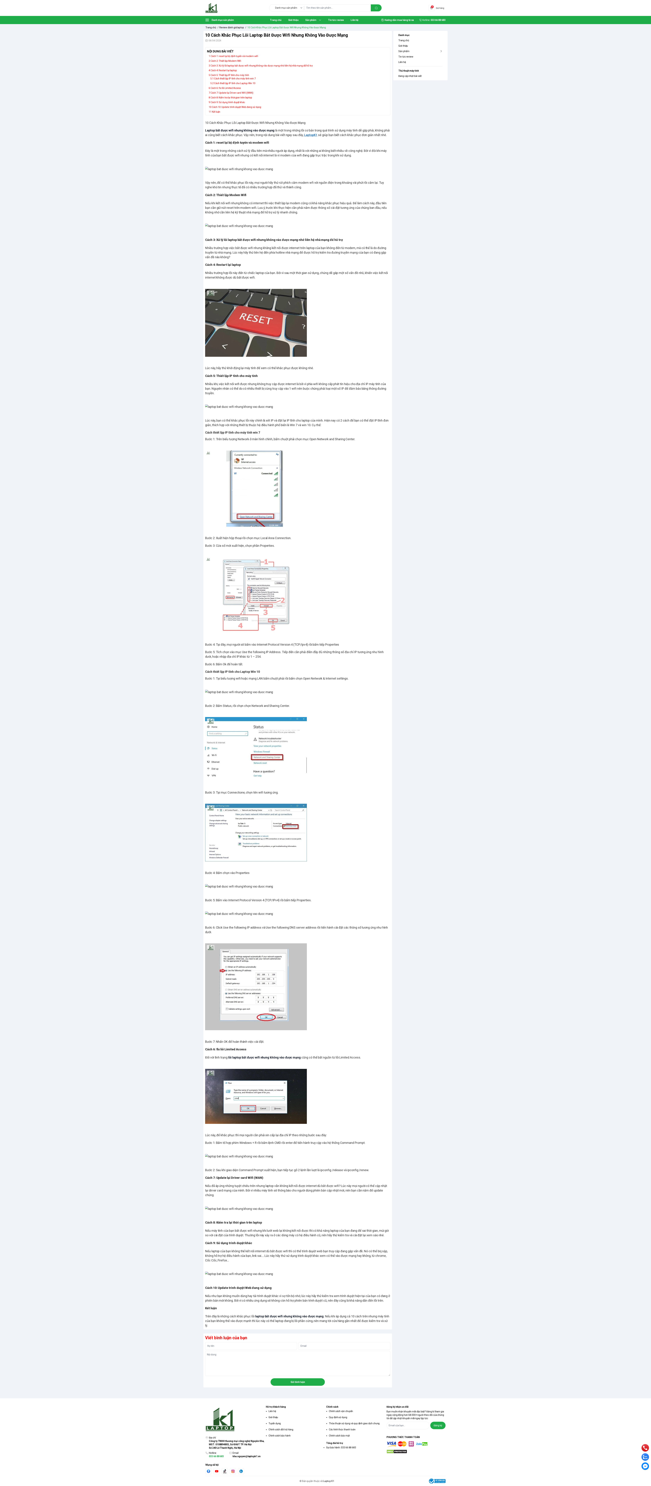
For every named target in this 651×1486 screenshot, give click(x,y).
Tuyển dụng (275, 1423)
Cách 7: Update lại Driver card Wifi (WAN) (232, 92)
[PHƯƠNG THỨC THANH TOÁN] (416, 1444)
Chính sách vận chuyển (341, 1411)
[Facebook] (208, 1471)
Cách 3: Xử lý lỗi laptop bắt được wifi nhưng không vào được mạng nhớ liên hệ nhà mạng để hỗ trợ (262, 65)
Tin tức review (405, 56)
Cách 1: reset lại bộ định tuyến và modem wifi (234, 56)
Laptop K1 (328, 1481)
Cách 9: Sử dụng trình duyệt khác (228, 102)
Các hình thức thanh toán (342, 1429)
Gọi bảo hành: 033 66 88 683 (341, 1447)
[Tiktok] (224, 1471)
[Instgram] (233, 1471)
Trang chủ (403, 40)
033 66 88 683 (216, 1456)
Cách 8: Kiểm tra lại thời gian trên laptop (231, 97)
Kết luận (216, 111)
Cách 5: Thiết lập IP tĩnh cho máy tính (230, 75)
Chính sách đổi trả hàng (281, 1429)
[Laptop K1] (211, 8)
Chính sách (332, 1406)
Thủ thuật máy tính (408, 70)
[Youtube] (216, 1471)
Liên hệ (402, 62)
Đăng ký (438, 1425)
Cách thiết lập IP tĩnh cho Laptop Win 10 (234, 83)
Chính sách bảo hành (280, 1435)
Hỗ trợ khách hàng (276, 1406)
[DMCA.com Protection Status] (416, 1452)
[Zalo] (241, 1471)
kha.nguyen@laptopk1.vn (247, 1456)
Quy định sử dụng (338, 1417)
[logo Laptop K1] (234, 1419)
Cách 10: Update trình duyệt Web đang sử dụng (236, 107)
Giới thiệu (403, 45)
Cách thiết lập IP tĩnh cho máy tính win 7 (235, 78)
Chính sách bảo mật (339, 1435)
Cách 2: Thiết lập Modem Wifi (226, 61)
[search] (376, 8)
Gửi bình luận (298, 1382)
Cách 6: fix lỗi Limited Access (226, 88)
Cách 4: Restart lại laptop (224, 70)
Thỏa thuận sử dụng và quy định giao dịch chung (354, 1423)
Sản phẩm (403, 51)
